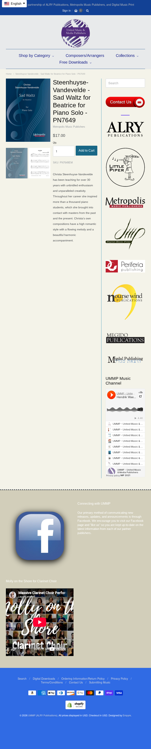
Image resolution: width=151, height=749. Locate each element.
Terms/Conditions (52, 682)
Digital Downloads (44, 678)
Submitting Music (99, 682)
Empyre (127, 715)
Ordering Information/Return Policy (83, 678)
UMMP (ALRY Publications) (42, 715)
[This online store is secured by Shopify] (75, 708)
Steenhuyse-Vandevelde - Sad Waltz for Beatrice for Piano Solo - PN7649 (50, 74)
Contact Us (76, 682)
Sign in (66, 10)
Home (9, 74)
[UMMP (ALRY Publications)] (75, 45)
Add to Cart (86, 150)
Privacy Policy (119, 678)
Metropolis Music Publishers (69, 126)
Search (22, 678)
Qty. (55, 143)
